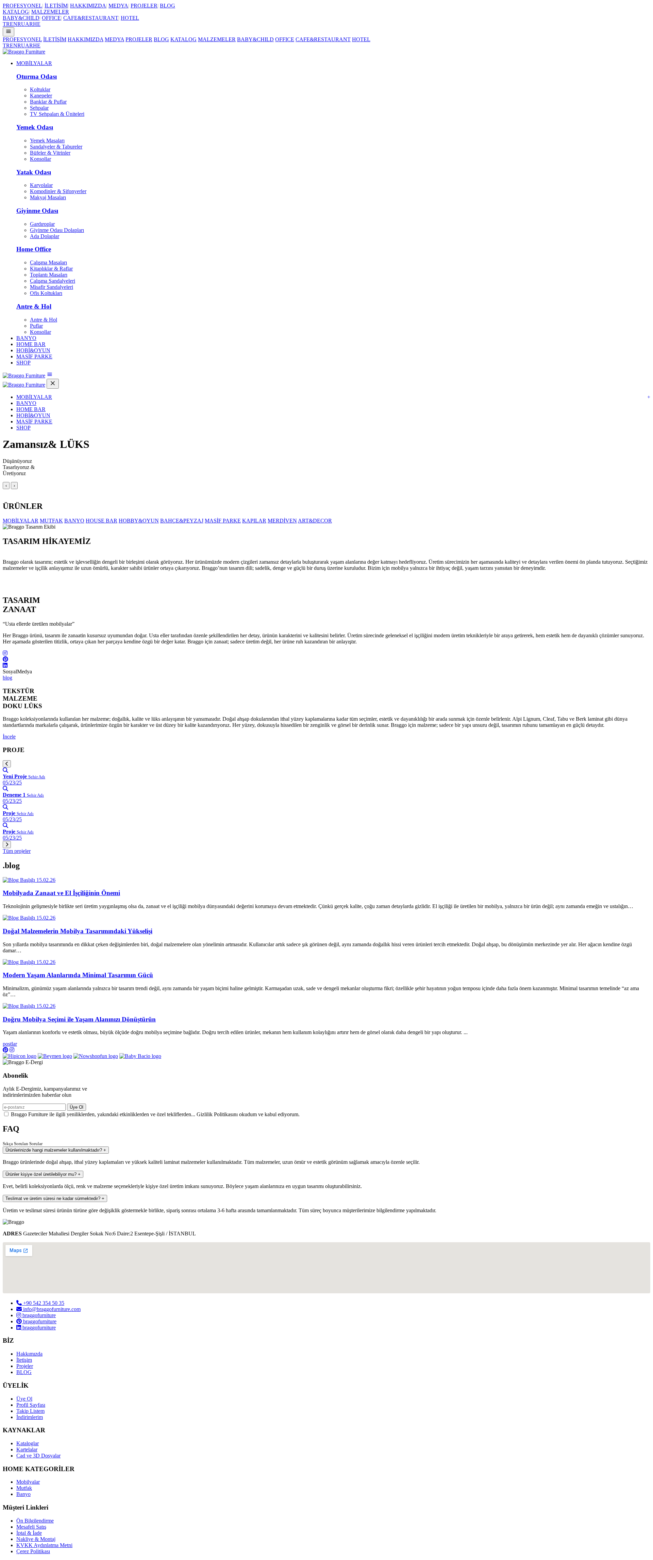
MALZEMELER (50, 12)
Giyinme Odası (37, 210)
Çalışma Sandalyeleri (52, 281)
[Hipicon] (19, 1056)
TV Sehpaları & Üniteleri (57, 114)
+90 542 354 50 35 (43, 1303)
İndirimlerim (29, 1417)
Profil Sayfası (30, 1405)
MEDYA (118, 6)
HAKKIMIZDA (88, 6)
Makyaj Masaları (48, 197)
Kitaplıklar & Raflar (51, 268)
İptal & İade (29, 1533)
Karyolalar (41, 185)
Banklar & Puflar (48, 102)
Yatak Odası (33, 172)
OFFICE (51, 18)
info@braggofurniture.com (51, 1309)
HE (36, 24)
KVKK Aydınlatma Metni (44, 1545)
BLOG (167, 6)
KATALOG (16, 12)
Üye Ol (76, 1107)
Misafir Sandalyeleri (51, 287)
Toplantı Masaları (48, 275)
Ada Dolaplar (44, 236)
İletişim (24, 1360)
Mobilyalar (28, 1482)
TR (6, 24)
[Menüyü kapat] (53, 384)
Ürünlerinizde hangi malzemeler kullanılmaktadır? (55, 1150)
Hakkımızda (29, 1354)
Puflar (36, 326)
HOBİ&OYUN (33, 350)
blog (7, 678)
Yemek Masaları (47, 140)
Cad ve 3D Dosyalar (38, 1455)
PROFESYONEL (22, 6)
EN (13, 24)
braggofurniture (38, 1315)
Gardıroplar (42, 224)
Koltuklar (40, 89)
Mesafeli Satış (31, 1527)
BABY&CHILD (21, 18)
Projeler (24, 1366)
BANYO (26, 338)
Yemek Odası (34, 127)
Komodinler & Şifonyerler (58, 191)
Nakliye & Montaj (35, 1539)
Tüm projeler (17, 851)
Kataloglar (27, 1443)
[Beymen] (55, 1056)
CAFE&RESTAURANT (90, 18)
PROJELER (144, 6)
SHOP (23, 362)
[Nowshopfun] (95, 1056)
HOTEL (130, 18)
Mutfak (24, 1488)
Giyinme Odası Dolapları (57, 230)
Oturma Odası (36, 76)
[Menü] (8, 31)
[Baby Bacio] (140, 1056)
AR (29, 24)
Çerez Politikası (33, 1551)
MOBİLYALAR (34, 63)
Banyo (23, 1494)
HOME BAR (31, 344)
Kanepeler (41, 95)
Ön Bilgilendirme (35, 1521)
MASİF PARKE (34, 356)
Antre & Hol (33, 306)
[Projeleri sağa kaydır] (7, 844)
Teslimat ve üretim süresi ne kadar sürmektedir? (54, 1198)
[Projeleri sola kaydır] (7, 763)
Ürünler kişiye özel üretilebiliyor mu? (43, 1174)
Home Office (33, 249)
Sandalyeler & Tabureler (56, 147)
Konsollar (40, 159)
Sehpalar (39, 108)
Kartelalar (26, 1449)
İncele (9, 736)
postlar (10, 1044)
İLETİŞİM (56, 6)
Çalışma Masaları (48, 262)
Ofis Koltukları (46, 293)
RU (21, 24)
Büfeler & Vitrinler (50, 153)
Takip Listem (30, 1411)
